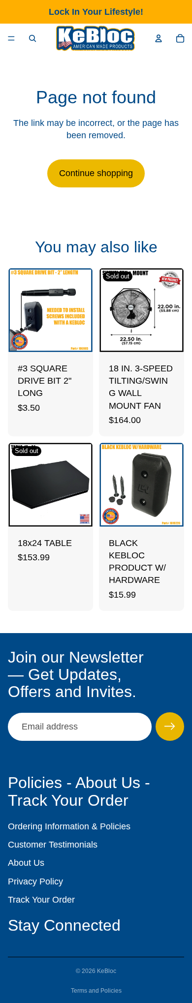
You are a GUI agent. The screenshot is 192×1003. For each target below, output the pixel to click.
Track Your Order (41, 900)
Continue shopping (96, 173)
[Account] (158, 38)
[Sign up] (170, 726)
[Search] (32, 38)
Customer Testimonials (52, 845)
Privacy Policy (35, 881)
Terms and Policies (96, 990)
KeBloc (106, 971)
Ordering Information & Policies (69, 826)
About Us (26, 863)
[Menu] (11, 38)
